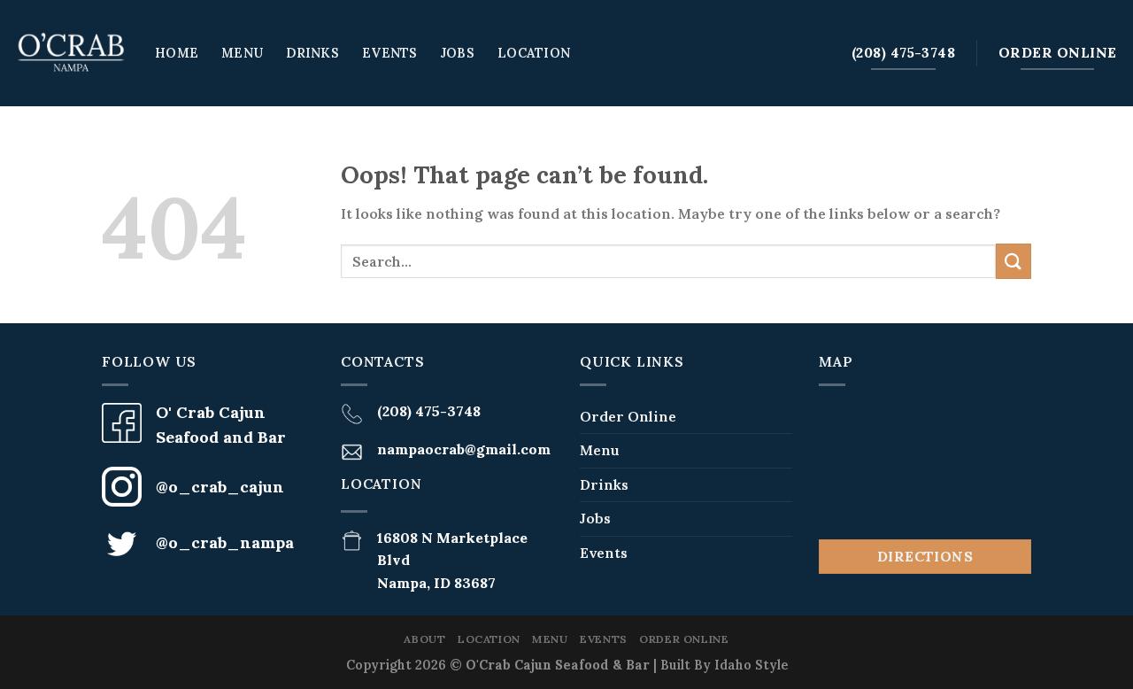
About (424, 639)
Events (390, 53)
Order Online (628, 416)
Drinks (312, 53)
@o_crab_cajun (220, 486)
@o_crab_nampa (225, 542)
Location (533, 53)
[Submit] (1013, 261)
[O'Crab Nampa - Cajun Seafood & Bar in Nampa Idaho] (70, 53)
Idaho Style (751, 665)
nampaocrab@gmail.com (464, 449)
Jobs (457, 53)
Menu (242, 53)
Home (176, 53)
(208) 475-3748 (429, 411)
